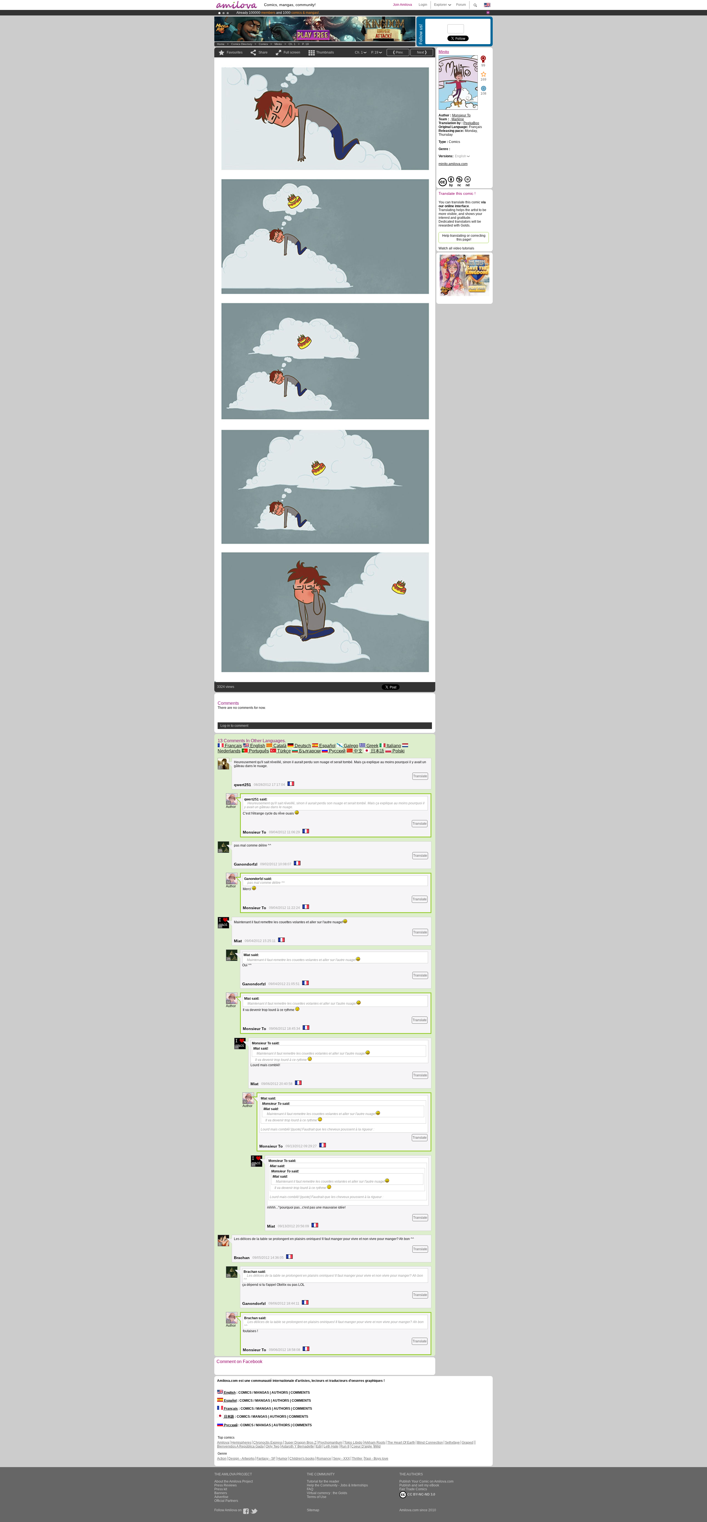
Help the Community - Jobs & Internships (337, 1485)
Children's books (302, 1458)
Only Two (272, 1446)
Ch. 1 (292, 44)
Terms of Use (316, 1497)
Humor (282, 1458)
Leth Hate (331, 1446)
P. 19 (305, 44)
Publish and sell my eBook (419, 1485)
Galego (350, 745)
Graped (467, 1442)
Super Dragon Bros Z (300, 1442)
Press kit (220, 1489)
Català (279, 745)
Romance (323, 1458)
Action (221, 1458)
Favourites (234, 52)
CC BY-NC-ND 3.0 (421, 1494)
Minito (278, 44)
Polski (398, 751)
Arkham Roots (374, 1442)
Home (221, 44)
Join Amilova (402, 5)
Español (327, 745)
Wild (377, 1446)
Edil (319, 1446)
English (257, 745)
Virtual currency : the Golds (327, 1493)
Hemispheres (241, 1442)
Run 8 (344, 1446)
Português (258, 751)
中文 (358, 751)
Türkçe (283, 751)
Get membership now (328, 13)
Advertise (221, 1497)
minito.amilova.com (453, 164)
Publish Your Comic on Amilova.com (426, 1481)
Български (309, 751)
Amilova (223, 1442)
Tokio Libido (353, 1442)
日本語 (377, 751)
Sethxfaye (452, 1442)
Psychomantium (330, 1442)
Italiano (393, 745)
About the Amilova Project (233, 1481)
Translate (420, 776)
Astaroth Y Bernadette (297, 1446)
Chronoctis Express (268, 1442)
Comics (263, 44)
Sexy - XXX (341, 1458)
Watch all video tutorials (456, 248)
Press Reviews (225, 1485)
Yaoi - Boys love (376, 1458)
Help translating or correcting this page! (464, 237)
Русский (336, 751)
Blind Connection (430, 1442)
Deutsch (302, 745)
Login (423, 5)
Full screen (292, 52)
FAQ (310, 1489)
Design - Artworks (241, 1458)
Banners (220, 1493)
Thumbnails (325, 52)
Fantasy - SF (266, 1458)
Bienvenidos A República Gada (240, 1446)
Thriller (357, 1458)
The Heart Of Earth (401, 1442)
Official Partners (226, 1501)
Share (263, 52)
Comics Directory (241, 44)
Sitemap (313, 1510)
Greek (371, 745)
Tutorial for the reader (323, 1481)
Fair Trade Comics (413, 1489)
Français (233, 745)
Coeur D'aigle (362, 1446)
